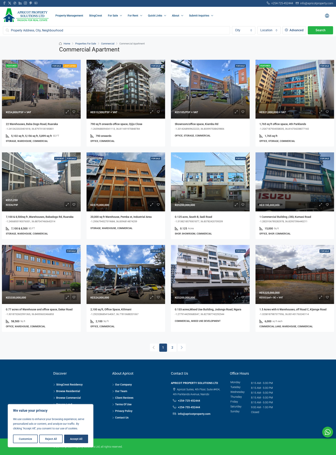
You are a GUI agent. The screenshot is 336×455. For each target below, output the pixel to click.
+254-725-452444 (189, 400)
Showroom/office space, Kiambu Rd (196, 124)
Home (67, 43)
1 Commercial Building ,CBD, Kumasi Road (285, 216)
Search (321, 30)
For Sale (113, 15)
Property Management (69, 15)
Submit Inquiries (199, 15)
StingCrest (95, 15)
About (175, 15)
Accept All (76, 438)
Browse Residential (68, 391)
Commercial (107, 43)
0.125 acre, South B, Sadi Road (193, 216)
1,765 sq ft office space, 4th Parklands (282, 124)
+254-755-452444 (189, 407)
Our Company (123, 384)
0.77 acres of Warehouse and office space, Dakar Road (39, 309)
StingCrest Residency (69, 384)
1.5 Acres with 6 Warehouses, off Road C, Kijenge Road (292, 309)
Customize (25, 438)
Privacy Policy (123, 410)
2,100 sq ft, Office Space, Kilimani (110, 309)
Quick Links (155, 15)
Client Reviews (124, 397)
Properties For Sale (85, 43)
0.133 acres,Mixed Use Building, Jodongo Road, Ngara (208, 309)
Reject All (51, 438)
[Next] (182, 347)
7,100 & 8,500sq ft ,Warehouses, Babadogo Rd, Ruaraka (40, 216)
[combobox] (243, 30)
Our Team (121, 391)
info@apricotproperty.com (194, 413)
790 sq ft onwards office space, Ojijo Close (116, 124)
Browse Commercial (68, 397)
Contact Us (122, 417)
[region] (50, 425)
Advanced (296, 30)
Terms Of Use (123, 404)
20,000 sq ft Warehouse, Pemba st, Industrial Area (121, 216)
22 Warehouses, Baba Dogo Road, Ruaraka (32, 124)
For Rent (133, 15)
